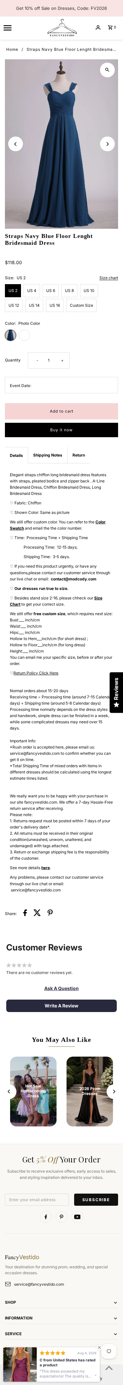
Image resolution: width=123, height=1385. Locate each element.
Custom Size (81, 305)
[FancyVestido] (61, 27)
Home (12, 49)
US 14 (34, 305)
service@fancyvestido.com (39, 1284)
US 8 (69, 290)
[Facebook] (46, 1217)
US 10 (89, 290)
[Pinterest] (62, 1217)
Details (16, 455)
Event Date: (20, 385)
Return (78, 455)
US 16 (55, 305)
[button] (61, 988)
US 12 (14, 305)
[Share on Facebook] (25, 913)
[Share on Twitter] (37, 913)
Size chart (108, 278)
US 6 (50, 290)
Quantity (13, 360)
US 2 (13, 290)
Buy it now (61, 429)
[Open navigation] (22, 27)
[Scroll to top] (109, 1367)
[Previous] (15, 144)
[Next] (107, 144)
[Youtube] (77, 1217)
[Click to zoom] (107, 70)
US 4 (31, 290)
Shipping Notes (47, 455)
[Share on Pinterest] (50, 913)
